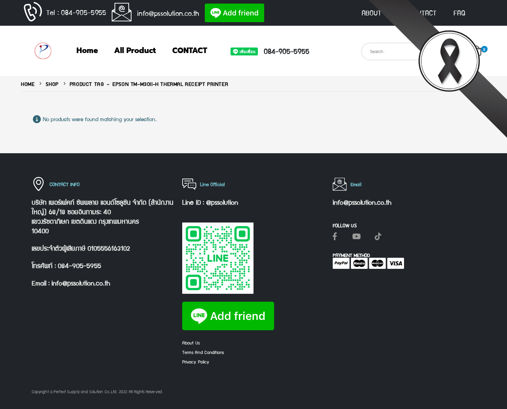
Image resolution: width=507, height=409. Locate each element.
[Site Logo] (43, 50)
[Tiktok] (378, 236)
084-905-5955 (286, 51)
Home (87, 50)
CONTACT (422, 13)
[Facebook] (335, 236)
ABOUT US (377, 13)
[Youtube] (356, 236)
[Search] (452, 51)
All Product (135, 50)
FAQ (459, 13)
